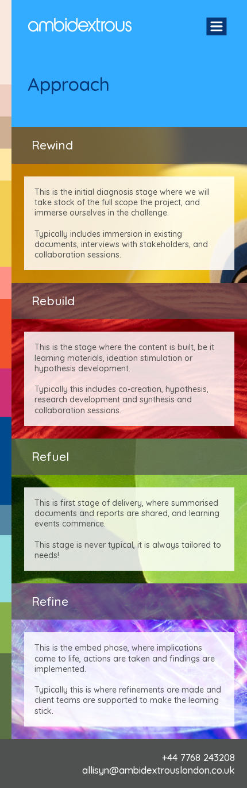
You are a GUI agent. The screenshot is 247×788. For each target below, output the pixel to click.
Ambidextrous (80, 24)
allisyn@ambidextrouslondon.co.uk (158, 770)
